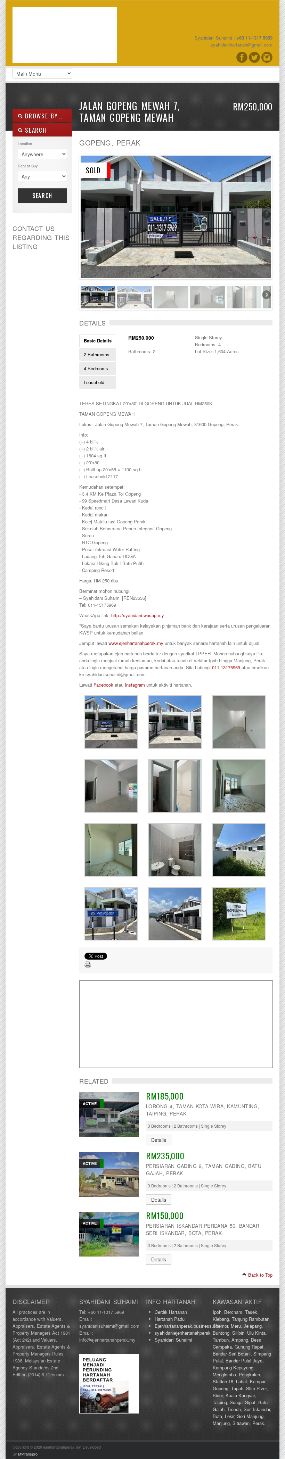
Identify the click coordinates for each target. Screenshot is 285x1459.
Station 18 (223, 1381)
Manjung (221, 1423)
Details (158, 1139)
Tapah (237, 1388)
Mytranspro (28, 1454)
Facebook (103, 684)
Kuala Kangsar (240, 1395)
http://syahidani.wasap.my (137, 615)
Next (266, 215)
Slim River (256, 1388)
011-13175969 (226, 667)
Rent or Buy (28, 165)
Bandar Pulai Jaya (244, 1360)
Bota (217, 1416)
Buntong (221, 1332)
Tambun (221, 1339)
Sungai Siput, (243, 1402)
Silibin (238, 1332)
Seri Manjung (250, 1416)
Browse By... (43, 115)
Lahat (241, 1381)
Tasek (251, 1312)
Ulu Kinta (256, 1332)
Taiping (220, 1402)
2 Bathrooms (96, 354)
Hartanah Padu (170, 1319)
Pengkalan (249, 1374)
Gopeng (220, 1388)
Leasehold (94, 382)
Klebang (221, 1319)
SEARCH (35, 130)
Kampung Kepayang (233, 1367)
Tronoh (234, 1409)
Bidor (218, 1395)
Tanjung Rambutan (250, 1319)
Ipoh (217, 1312)
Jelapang (253, 1326)
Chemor (220, 1326)
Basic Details (98, 340)
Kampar (257, 1381)
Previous (86, 215)
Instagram (135, 684)
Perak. (259, 1423)
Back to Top (259, 1274)
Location (25, 143)
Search (42, 195)
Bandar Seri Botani (232, 1353)
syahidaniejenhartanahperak (183, 1332)
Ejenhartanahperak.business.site (187, 1326)
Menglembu (224, 1374)
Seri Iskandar (257, 1409)
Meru (236, 1326)
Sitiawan (241, 1423)
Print (87, 964)
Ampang (239, 1339)
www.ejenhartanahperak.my (135, 643)
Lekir (229, 1416)
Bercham (233, 1312)
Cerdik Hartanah (171, 1312)
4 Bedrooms (96, 368)
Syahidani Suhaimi (173, 1339)
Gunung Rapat (249, 1346)
